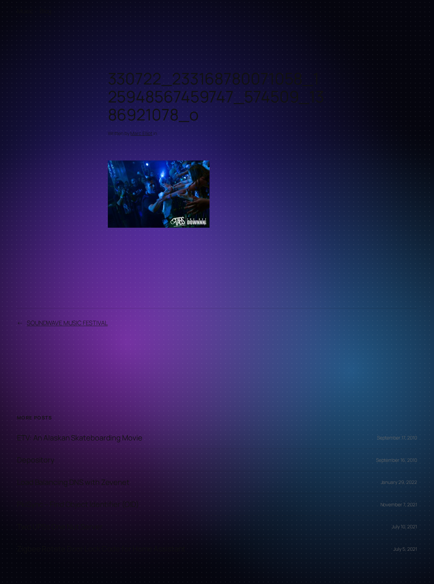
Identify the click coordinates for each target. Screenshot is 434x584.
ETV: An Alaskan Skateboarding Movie (79, 438)
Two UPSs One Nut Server (60, 527)
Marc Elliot (141, 133)
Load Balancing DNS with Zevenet (73, 482)
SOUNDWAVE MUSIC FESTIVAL (67, 323)
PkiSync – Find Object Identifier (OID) (78, 504)
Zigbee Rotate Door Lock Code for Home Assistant (101, 549)
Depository (35, 460)
